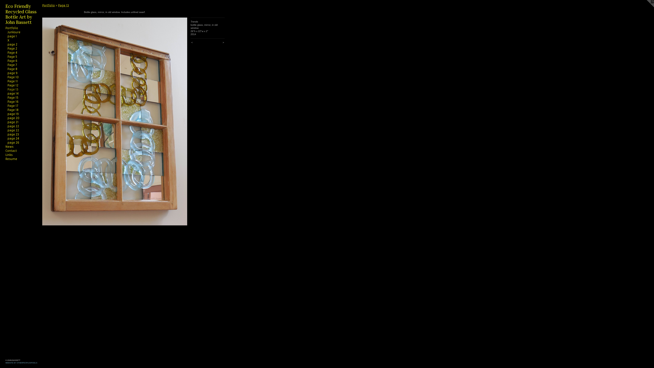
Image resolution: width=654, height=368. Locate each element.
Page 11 (12, 81)
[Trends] (114, 121)
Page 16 (12, 101)
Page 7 (12, 65)
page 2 (12, 44)
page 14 (13, 93)
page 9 (12, 73)
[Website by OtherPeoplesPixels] (647, 7)
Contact (11, 150)
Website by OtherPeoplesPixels (21, 363)
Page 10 (13, 77)
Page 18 (13, 110)
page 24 (13, 138)
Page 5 (12, 56)
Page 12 (12, 85)
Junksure (13, 32)
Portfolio (11, 28)
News (9, 146)
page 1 (12, 36)
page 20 (13, 118)
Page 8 (12, 69)
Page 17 (12, 106)
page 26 (13, 142)
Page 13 (12, 89)
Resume (11, 159)
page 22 (13, 126)
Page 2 (12, 48)
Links (9, 155)
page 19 (13, 114)
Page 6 (12, 61)
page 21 (13, 122)
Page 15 (12, 97)
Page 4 (12, 52)
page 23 (13, 134)
